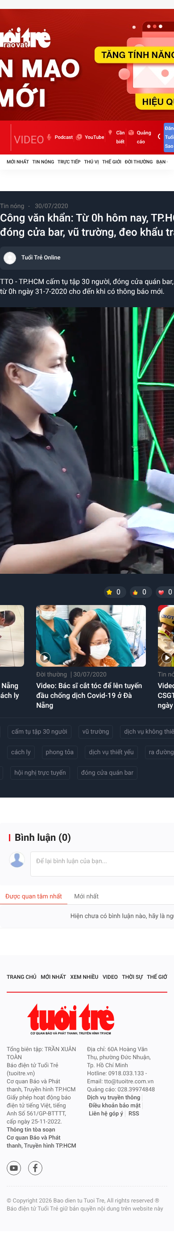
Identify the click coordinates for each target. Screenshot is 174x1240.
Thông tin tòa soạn (31, 1130)
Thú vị (91, 162)
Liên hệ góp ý (106, 1114)
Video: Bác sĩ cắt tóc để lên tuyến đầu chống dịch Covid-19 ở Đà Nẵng (89, 695)
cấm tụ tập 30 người (39, 731)
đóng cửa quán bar (107, 773)
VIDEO (29, 140)
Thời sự (132, 977)
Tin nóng (43, 162)
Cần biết (120, 137)
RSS (133, 1114)
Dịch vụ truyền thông (113, 1097)
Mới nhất (18, 162)
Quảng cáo (144, 137)
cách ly (20, 752)
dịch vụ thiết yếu (111, 752)
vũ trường (96, 731)
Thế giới (111, 162)
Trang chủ (22, 977)
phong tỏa (60, 752)
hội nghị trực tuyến (40, 773)
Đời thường (139, 162)
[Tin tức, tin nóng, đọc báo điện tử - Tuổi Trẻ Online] (9, 137)
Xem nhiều (84, 977)
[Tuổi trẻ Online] (71, 1019)
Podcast (64, 137)
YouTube (94, 137)
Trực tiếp (69, 162)
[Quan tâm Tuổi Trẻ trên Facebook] (35, 1168)
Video (110, 977)
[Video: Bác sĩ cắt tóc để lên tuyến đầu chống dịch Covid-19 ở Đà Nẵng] (90, 636)
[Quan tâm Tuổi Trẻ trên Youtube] (14, 1168)
